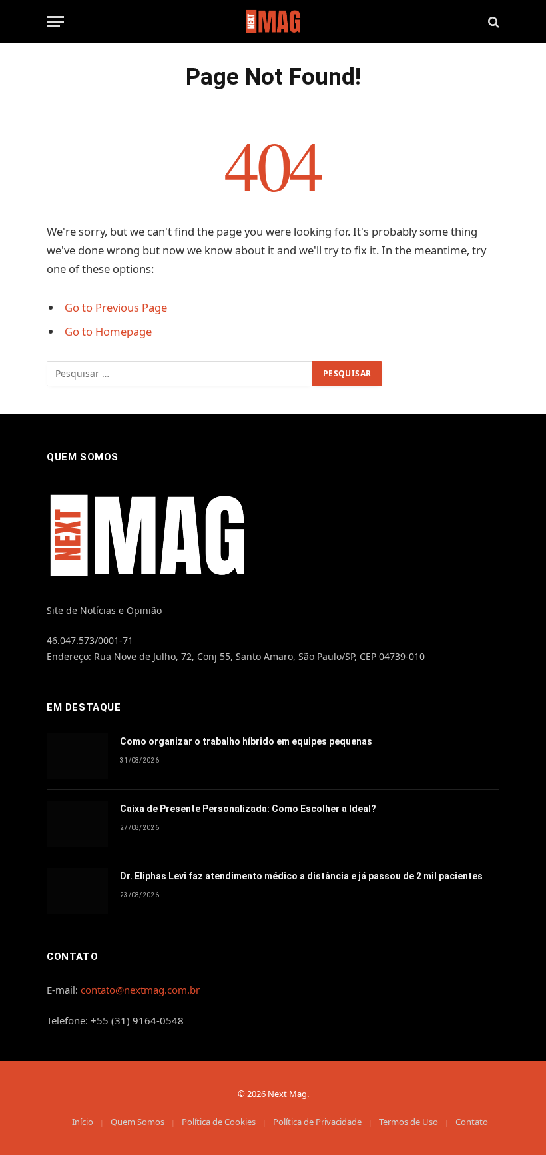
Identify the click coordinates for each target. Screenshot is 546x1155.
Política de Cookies (219, 1122)
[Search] (492, 22)
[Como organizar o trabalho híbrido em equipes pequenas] (77, 756)
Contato (471, 1122)
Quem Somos (137, 1122)
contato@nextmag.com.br (140, 989)
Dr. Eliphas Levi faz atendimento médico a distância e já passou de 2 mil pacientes (301, 876)
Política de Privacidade (317, 1122)
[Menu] (55, 22)
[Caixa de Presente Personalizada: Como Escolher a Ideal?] (77, 824)
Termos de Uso (408, 1122)
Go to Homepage (108, 331)
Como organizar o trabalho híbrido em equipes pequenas (246, 741)
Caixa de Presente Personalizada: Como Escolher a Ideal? (248, 808)
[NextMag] (273, 21)
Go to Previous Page (116, 307)
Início (82, 1122)
